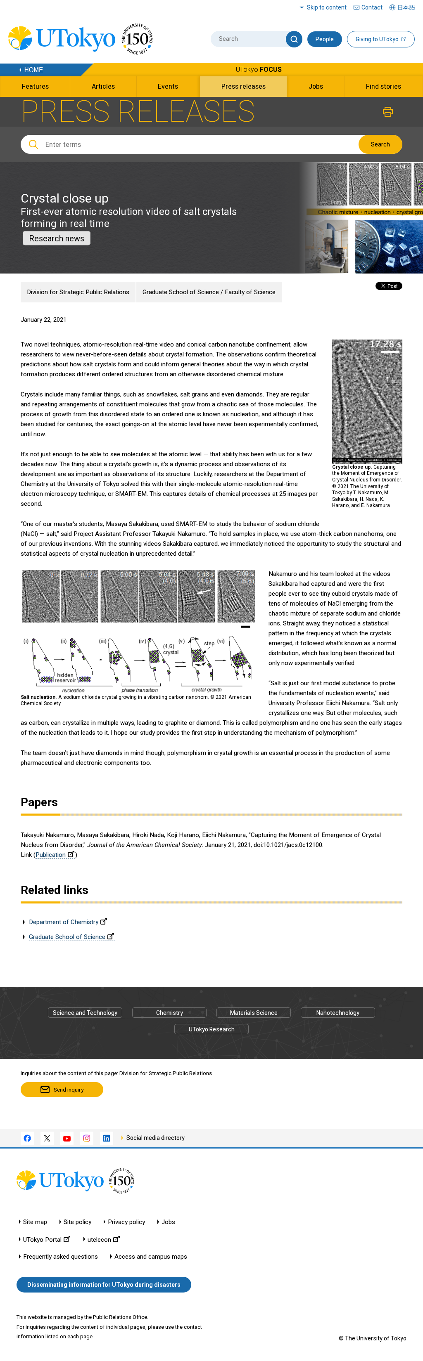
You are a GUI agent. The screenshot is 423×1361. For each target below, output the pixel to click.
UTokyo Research (212, 1029)
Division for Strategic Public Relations (78, 292)
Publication (51, 855)
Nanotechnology (337, 1013)
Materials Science (254, 1013)
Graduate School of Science (67, 937)
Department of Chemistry (63, 922)
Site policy (77, 1222)
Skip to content (327, 7)
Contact (372, 7)
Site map (35, 1222)
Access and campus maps (150, 1257)
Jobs (168, 1222)
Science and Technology (85, 1013)
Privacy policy (126, 1222)
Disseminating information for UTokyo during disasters (104, 1284)
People (325, 39)
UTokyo (259, 69)
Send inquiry (68, 1089)
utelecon (99, 1239)
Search (380, 144)
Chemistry (169, 1013)
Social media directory (155, 1138)
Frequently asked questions (60, 1257)
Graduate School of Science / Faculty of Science (209, 292)
